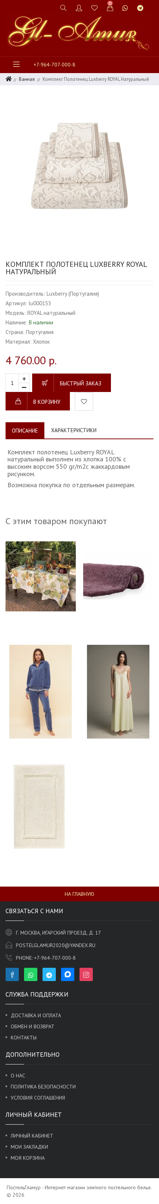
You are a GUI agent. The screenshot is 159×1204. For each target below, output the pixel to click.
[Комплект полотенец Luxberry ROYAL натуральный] (79, 166)
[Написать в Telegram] (140, 8)
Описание (25, 430)
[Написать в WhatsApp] (125, 8)
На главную (79, 894)
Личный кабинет (32, 1135)
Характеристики (74, 430)
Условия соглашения (38, 1097)
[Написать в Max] (152, 4)
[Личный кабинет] (79, 8)
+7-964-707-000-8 (54, 64)
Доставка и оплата (36, 1015)
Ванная (27, 79)
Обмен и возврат (32, 1026)
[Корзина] (110, 8)
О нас (18, 1075)
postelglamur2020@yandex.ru (55, 945)
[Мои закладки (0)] (94, 8)
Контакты (24, 1037)
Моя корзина (28, 1158)
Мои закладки (29, 1146)
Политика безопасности (43, 1086)
